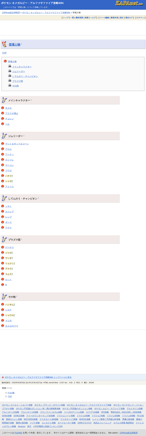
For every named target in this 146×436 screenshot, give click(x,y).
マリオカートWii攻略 (49, 419)
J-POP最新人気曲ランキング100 (47, 426)
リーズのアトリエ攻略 (74, 412)
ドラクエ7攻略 (98, 416)
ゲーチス (9, 247)
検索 (87, 18)
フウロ (8, 170)
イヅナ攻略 (35, 423)
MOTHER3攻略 (31, 419)
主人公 (8, 108)
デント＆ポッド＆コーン (17, 143)
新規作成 (114, 18)
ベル (7, 124)
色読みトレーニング (102, 423)
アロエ (8, 149)
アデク (8, 227)
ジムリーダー (18, 71)
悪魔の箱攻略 (128, 419)
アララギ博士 (11, 113)
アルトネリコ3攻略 (29, 412)
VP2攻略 (105, 412)
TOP (4, 53)
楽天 (29, 426)
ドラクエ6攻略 (83, 416)
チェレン (9, 118)
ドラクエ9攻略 (128, 416)
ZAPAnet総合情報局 (11, 12)
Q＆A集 (11, 393)
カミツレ (9, 160)
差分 (122, 18)
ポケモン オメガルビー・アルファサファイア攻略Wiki (32, 3)
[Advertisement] (73, 27)
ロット (8, 279)
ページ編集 (104, 18)
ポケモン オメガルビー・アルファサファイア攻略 (89, 405)
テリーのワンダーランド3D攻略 (40, 416)
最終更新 (79, 18)
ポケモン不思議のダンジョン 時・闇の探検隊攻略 (38, 408)
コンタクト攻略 (49, 423)
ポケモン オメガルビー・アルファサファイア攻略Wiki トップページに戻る (38, 377)
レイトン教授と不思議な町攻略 (106, 419)
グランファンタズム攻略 (51, 412)
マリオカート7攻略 (68, 419)
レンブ (8, 217)
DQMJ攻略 (7, 416)
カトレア (9, 211)
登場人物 (14, 44)
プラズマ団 (17, 81)
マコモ (8, 320)
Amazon (21, 426)
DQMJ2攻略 (19, 416)
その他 (15, 86)
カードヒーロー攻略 (67, 423)
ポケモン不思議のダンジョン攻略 (77, 408)
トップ (66, 18)
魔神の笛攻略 (22, 423)
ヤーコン (9, 165)
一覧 (72, 18)
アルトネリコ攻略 (135, 408)
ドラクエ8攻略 (113, 416)
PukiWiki (18, 433)
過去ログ (129, 18)
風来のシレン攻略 (14, 419)
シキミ (8, 206)
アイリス (9, 186)
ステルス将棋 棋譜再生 (123, 423)
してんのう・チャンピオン (25, 76)
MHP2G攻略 (84, 419)
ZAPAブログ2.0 (84, 423)
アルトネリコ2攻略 (10, 412)
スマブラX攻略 (92, 412)
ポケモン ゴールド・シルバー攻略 (17, 405)
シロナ (8, 310)
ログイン (140, 18)
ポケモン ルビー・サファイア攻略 (109, 408)
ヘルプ (93, 18)
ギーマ (8, 222)
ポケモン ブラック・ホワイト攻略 (50, 405)
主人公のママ (11, 326)
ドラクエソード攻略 (66, 416)
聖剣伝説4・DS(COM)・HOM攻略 (126, 412)
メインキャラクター (22, 66)
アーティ (9, 154)
